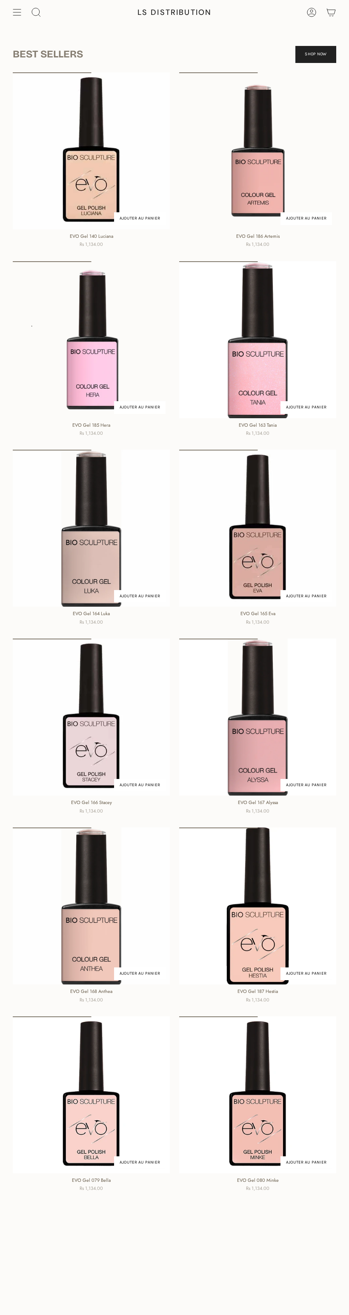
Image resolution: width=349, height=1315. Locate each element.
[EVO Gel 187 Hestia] (257, 905)
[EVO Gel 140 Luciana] (91, 150)
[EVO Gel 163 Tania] (257, 339)
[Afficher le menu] (17, 12)
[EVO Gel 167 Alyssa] (257, 717)
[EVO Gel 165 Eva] (257, 528)
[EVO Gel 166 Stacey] (91, 717)
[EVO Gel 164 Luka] (91, 528)
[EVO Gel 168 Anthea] (91, 905)
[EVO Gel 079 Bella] (91, 1094)
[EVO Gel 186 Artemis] (257, 150)
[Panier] (331, 12)
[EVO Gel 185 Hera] (91, 339)
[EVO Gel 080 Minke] (257, 1094)
